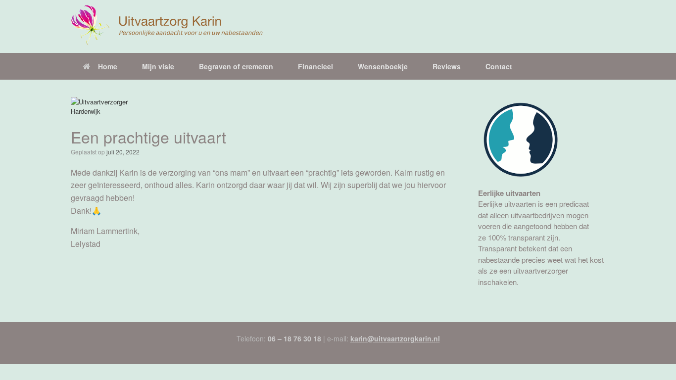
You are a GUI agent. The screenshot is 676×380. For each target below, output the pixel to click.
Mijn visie (158, 66)
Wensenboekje (383, 66)
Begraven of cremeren (236, 66)
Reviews (447, 66)
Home (107, 66)
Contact (498, 66)
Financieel (315, 66)
